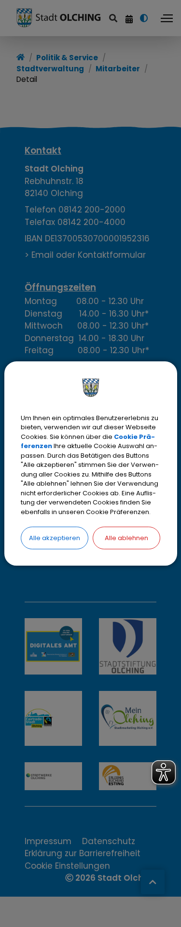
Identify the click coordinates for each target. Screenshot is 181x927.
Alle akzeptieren (54, 538)
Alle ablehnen (126, 538)
